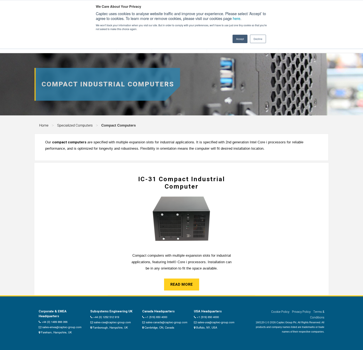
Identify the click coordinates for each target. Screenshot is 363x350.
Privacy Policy (301, 312)
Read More (181, 284)
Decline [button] (258, 39)
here (236, 18)
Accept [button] (240, 39)
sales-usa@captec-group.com (215, 322)
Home (44, 125)
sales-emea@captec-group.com (62, 327)
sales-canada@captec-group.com (166, 322)
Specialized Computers (75, 125)
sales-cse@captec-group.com (112, 322)
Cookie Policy (280, 312)
